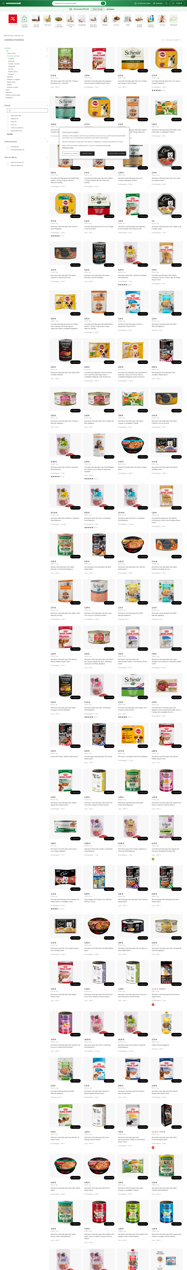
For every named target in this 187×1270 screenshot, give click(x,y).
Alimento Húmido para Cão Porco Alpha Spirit (97, 1189)
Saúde (9, 84)
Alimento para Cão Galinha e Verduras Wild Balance (132, 276)
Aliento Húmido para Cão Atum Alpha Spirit (132, 468)
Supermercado (8, 35)
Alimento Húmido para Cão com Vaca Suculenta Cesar (166, 179)
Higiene (10, 77)
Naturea (11, 61)
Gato (7, 90)
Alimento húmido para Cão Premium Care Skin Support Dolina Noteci (98, 804)
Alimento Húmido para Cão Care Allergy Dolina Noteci (96, 1138)
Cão (22, 35)
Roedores (9, 97)
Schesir (11, 74)
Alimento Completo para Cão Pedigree (132, 756)
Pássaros (9, 92)
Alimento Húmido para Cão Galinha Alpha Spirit (131, 568)
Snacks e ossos (12, 87)
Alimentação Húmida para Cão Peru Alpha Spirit (165, 900)
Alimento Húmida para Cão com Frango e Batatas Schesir (130, 179)
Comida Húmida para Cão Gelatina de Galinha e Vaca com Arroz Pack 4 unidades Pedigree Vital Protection (132, 374)
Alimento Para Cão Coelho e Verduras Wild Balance (98, 850)
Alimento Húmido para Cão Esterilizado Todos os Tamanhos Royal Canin (132, 661)
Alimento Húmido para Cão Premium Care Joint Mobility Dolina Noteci (98, 995)
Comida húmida (13, 56)
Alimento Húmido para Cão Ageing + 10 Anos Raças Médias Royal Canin (98, 82)
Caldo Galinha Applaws (160, 1045)
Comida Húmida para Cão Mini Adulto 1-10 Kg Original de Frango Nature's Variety (132, 132)
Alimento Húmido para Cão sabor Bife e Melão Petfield (65, 373)
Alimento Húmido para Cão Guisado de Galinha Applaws (166, 949)
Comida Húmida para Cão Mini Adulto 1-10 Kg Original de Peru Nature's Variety (98, 180)
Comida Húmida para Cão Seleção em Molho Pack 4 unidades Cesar (65, 900)
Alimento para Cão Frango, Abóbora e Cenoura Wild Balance (132, 850)
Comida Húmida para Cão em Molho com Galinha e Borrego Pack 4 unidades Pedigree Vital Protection (98, 374)
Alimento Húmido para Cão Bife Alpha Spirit (98, 949)
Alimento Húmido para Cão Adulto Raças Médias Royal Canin (64, 660)
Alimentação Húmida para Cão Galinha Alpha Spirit (132, 900)
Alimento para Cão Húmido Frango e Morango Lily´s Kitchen (64, 82)
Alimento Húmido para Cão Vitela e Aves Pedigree (64, 227)
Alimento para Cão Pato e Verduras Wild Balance (97, 709)
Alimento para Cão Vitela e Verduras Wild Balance (64, 468)
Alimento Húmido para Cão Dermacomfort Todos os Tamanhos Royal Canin (131, 1139)
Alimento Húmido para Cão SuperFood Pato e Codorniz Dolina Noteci (166, 804)
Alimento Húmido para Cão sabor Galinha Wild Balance (164, 1189)
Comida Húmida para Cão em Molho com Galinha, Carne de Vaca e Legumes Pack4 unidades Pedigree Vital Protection (64, 326)
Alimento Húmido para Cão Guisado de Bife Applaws (99, 422)
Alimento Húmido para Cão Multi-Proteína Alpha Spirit (164, 1138)
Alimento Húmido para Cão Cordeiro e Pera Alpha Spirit (132, 949)
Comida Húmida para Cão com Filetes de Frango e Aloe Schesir (132, 82)
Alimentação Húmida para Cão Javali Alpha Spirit (98, 757)
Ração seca (11, 82)
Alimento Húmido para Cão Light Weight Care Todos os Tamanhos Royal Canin (166, 661)
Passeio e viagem (13, 79)
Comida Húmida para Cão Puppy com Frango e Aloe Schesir (132, 709)
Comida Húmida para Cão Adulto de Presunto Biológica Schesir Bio (165, 850)
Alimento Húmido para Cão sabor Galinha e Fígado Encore (164, 568)
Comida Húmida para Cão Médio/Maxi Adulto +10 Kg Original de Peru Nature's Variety (65, 180)
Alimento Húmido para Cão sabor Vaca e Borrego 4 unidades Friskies (166, 131)
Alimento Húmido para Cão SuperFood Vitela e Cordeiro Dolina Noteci (166, 1235)
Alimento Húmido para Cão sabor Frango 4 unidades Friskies (130, 422)
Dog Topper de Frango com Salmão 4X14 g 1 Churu (97, 900)
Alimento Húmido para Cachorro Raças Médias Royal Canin (96, 1092)
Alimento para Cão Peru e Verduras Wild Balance (97, 519)
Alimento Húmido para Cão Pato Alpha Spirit (65, 1189)
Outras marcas (13, 64)
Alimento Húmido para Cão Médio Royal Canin (63, 995)
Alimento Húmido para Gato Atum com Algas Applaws (64, 850)
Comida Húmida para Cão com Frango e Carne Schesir (99, 227)
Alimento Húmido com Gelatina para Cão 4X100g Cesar (65, 949)
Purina (10, 69)
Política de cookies (67, 147)
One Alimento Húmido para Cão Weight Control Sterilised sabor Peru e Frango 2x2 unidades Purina (166, 710)
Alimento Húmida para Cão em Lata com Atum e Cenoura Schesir (97, 614)
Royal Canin (12, 71)
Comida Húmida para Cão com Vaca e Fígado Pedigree (166, 82)
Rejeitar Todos (87, 153)
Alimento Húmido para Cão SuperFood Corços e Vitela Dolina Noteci (65, 1046)
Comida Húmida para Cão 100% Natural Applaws (62, 1092)
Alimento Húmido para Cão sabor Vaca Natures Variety (65, 614)
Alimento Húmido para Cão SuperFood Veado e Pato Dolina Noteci (133, 1235)
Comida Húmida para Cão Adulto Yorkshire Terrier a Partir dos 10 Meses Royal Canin (166, 277)
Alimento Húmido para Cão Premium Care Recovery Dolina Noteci (132, 995)
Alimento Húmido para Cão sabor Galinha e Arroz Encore (164, 422)
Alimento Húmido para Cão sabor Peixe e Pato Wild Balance (63, 1235)
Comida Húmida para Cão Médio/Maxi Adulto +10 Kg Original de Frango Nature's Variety (98, 326)
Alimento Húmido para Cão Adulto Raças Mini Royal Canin (64, 804)
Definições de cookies (71, 153)
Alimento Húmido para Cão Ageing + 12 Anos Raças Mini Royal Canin (132, 227)
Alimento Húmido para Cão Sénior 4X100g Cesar (165, 468)
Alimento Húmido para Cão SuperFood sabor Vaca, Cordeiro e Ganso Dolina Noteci (99, 1236)
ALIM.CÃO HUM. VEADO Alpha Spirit (64, 756)
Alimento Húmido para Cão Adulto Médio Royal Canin (165, 757)
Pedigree (11, 66)
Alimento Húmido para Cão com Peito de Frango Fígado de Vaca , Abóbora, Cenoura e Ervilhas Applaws (98, 661)
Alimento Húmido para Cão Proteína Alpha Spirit (165, 995)
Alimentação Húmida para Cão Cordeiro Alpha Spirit (163, 373)
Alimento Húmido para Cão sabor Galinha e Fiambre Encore (63, 276)
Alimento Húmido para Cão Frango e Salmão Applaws (64, 422)
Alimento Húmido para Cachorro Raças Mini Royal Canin (130, 325)
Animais (17, 35)
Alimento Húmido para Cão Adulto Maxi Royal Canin (131, 1092)
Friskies (11, 58)
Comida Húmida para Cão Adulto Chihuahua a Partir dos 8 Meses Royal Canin (166, 520)
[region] (94, 143)
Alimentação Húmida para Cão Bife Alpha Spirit (97, 568)
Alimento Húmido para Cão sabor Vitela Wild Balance (130, 804)
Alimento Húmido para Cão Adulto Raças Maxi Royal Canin (165, 1092)
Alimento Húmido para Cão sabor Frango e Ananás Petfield (63, 709)
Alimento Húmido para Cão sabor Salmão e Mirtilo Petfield (97, 276)
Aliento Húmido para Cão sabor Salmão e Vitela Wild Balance (62, 568)
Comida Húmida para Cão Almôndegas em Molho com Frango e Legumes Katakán (99, 469)
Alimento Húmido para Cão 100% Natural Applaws (164, 325)
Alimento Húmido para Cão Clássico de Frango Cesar (166, 227)
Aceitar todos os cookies (117, 153)
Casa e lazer (11, 53)
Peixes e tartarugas (13, 95)
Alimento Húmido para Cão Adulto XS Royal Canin (65, 1138)
